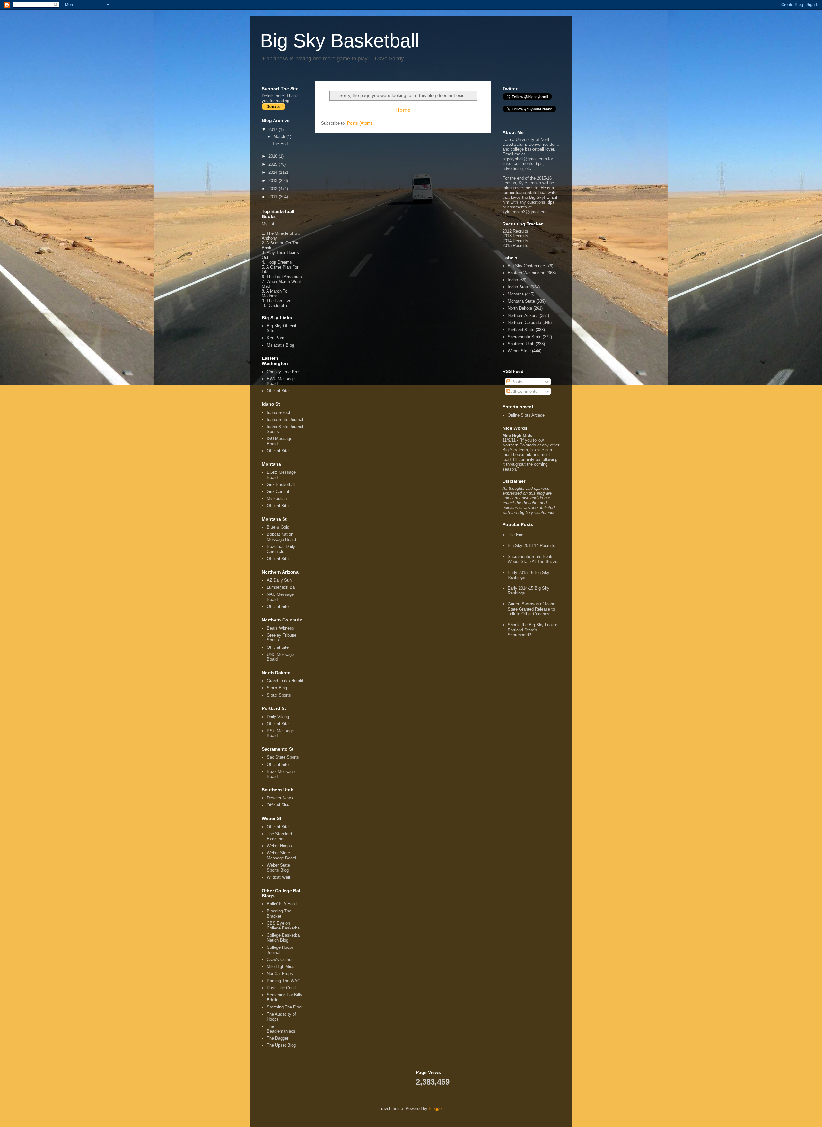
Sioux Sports (279, 695)
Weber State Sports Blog (278, 868)
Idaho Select (278, 412)
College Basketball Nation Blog (284, 938)
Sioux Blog (277, 687)
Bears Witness (280, 628)
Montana (516, 294)
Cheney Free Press (285, 371)
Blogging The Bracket (279, 914)
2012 (273, 188)
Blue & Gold (278, 527)
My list (268, 223)
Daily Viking (278, 716)
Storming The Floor (284, 1007)
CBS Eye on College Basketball (284, 926)
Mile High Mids (280, 966)
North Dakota (520, 308)
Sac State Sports (283, 757)
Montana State (521, 301)
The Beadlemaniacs (281, 1029)
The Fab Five (279, 300)
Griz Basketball (281, 484)
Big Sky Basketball (339, 40)
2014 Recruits (515, 240)
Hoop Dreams (279, 262)
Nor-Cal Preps (280, 973)
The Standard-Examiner (280, 836)
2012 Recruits (515, 231)
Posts (516, 381)
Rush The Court (281, 987)
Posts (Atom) (359, 123)
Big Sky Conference (526, 265)
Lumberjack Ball (282, 587)
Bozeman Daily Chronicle (281, 549)
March (280, 136)
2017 (273, 129)
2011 (273, 196)
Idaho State (518, 287)
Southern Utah (521, 343)
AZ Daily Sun (279, 580)
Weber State (519, 350)
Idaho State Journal (285, 419)
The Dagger (277, 1038)
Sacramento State (524, 336)
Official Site (278, 390)
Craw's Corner (280, 959)
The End (280, 143)
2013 (273, 180)
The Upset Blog (281, 1045)
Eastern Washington (526, 272)
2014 (273, 172)
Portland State (521, 329)
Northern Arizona (523, 315)
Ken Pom (275, 337)
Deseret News (280, 798)
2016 (273, 156)
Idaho (513, 279)
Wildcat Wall (278, 877)
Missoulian (277, 498)
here (280, 95)
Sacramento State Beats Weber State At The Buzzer (533, 559)
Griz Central (278, 491)
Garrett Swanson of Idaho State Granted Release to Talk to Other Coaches (531, 609)
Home (403, 110)
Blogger (435, 1108)
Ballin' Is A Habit (282, 904)
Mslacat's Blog (280, 345)
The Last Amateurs (284, 276)
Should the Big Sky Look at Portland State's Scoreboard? (533, 629)
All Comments (524, 391)
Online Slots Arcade (526, 415)
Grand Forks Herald (285, 680)
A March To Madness (274, 293)
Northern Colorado (524, 322)
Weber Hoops (279, 845)
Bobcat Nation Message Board (281, 537)
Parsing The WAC (283, 980)
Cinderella (278, 305)
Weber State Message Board (281, 855)
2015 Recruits (515, 245)
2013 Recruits (515, 235)
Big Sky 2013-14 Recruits (531, 545)
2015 (273, 164)
